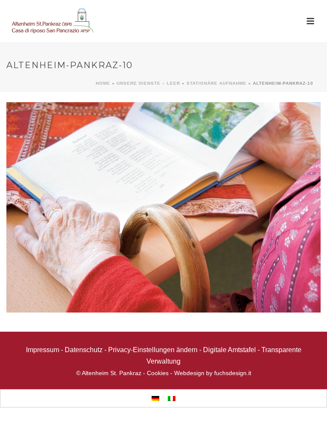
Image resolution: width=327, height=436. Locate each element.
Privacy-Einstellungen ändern (153, 349)
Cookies (158, 373)
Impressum (42, 349)
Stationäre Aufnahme (216, 83)
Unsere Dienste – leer (148, 83)
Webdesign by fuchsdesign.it (212, 373)
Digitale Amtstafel (229, 349)
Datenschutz (84, 349)
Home (103, 83)
